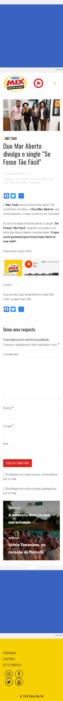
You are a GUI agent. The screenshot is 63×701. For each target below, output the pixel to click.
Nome (8, 408)
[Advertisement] (31, 35)
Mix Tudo (11, 138)
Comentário (11, 354)
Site (5, 443)
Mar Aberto (41, 179)
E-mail (8, 426)
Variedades (35, 182)
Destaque (9, 179)
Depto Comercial (12, 665)
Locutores (9, 659)
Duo (18, 179)
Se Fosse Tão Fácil (19, 182)
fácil (32, 179)
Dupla (25, 179)
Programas (9, 653)
